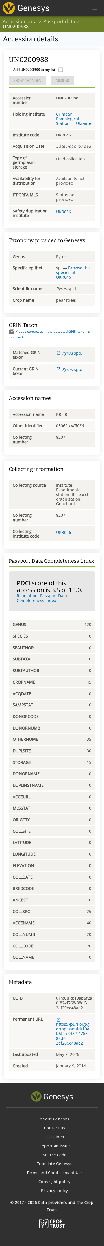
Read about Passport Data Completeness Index (42, 598)
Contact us (54, 1127)
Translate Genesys (55, 1163)
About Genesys (54, 1118)
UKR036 (63, 211)
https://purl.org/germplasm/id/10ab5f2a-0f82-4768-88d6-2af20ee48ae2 (73, 1033)
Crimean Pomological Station (67, 118)
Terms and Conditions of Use (55, 1172)
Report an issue (54, 1145)
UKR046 (63, 532)
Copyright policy (54, 1181)
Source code (55, 1154)
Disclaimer (54, 1136)
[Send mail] (12, 332)
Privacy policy (54, 1190)
